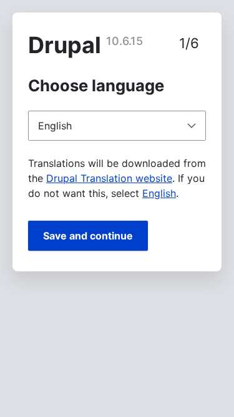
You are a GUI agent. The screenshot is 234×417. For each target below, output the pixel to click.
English (159, 193)
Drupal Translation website (109, 178)
